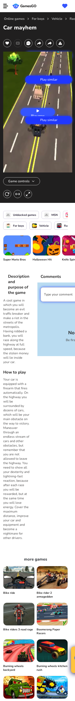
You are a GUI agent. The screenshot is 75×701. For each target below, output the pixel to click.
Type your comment (58, 294)
